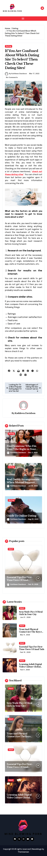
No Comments (12, 77)
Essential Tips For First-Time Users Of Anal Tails (31, 648)
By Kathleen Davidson (18, 73)
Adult (11, 549)
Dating (8, 46)
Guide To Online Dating (21, 515)
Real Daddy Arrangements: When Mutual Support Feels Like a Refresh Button (23, 482)
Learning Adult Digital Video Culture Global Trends (19, 580)
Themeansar (23, 852)
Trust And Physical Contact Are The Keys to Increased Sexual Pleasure (31, 633)
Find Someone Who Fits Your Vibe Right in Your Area (21, 449)
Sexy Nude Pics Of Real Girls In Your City (31, 613)
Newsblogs (37, 849)
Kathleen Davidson (25, 413)
